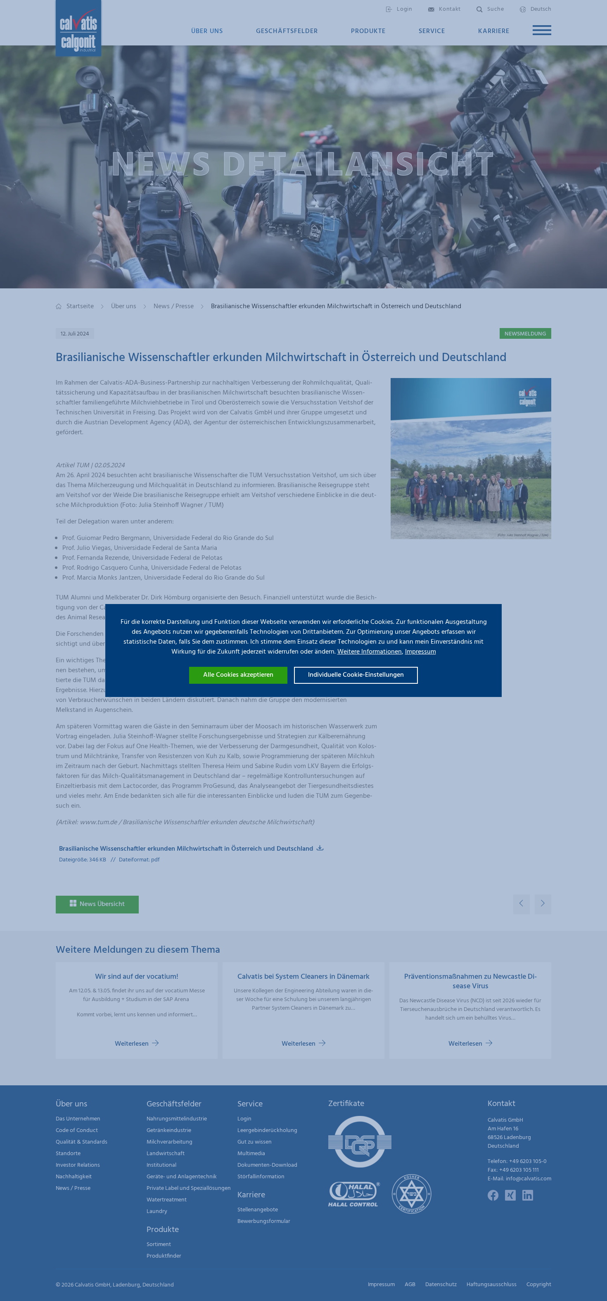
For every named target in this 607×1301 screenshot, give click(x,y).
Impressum (420, 652)
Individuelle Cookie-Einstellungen (356, 675)
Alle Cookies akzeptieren (238, 675)
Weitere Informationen (369, 652)
